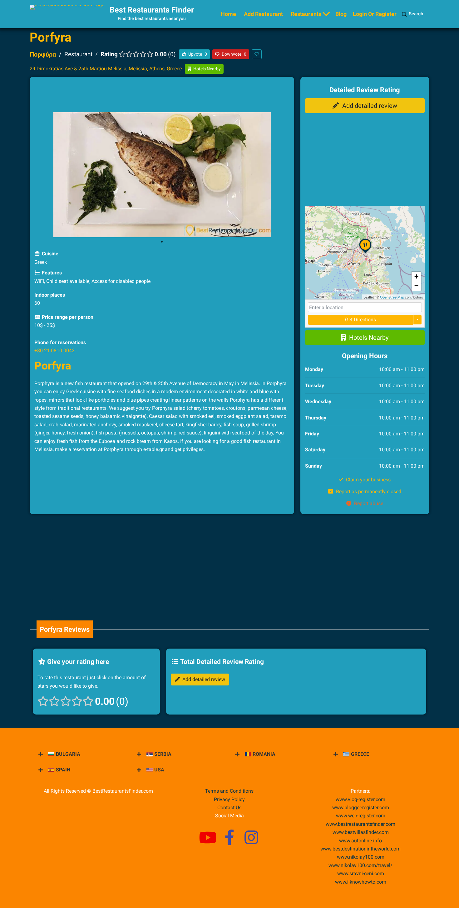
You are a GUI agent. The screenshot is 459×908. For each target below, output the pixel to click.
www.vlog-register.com (360, 799)
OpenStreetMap (392, 296)
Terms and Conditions (229, 791)
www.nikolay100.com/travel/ (360, 865)
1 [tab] (162, 242)
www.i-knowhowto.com (360, 882)
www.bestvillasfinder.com (361, 832)
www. (360, 841)
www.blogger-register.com (360, 807)
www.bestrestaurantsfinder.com (360, 824)
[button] (416, 276)
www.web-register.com (360, 816)
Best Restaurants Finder (152, 9)
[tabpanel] (161, 174)
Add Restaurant (263, 14)
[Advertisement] (161, 96)
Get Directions (360, 320)
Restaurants (306, 14)
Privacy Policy (229, 799)
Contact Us (229, 807)
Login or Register (375, 14)
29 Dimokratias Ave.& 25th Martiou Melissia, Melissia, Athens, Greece (106, 69)
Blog (341, 14)
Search (416, 14)
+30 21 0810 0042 (54, 351)
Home (228, 14)
